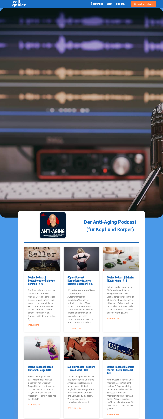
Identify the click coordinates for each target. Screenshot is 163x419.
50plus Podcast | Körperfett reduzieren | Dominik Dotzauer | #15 (80, 281)
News (109, 4)
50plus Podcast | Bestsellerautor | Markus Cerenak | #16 (41, 281)
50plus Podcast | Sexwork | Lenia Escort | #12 (81, 368)
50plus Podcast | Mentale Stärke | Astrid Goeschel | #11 (120, 370)
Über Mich (97, 4)
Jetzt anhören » (34, 325)
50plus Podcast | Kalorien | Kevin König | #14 (120, 279)
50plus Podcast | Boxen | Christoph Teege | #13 (41, 368)
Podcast (121, 4)
